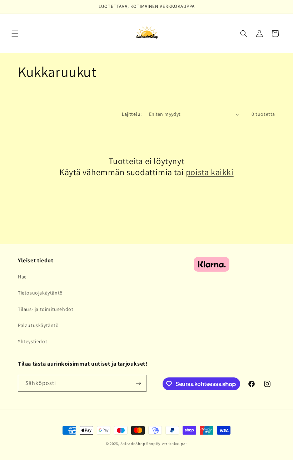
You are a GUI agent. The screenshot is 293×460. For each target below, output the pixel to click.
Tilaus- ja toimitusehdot (45, 309)
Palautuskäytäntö (38, 325)
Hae (22, 276)
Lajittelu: (132, 114)
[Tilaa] (138, 383)
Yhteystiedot (32, 341)
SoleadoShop (132, 443)
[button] (15, 33)
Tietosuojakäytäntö (40, 293)
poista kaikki (210, 172)
